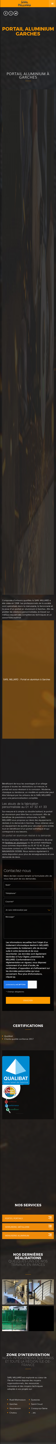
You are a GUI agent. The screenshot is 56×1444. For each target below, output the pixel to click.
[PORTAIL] (41, 1318)
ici (14, 976)
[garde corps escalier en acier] (41, 1292)
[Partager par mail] (16, 13)
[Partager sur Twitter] (11, 13)
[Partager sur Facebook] (6, 13)
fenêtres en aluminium (16, 842)
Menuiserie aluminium (17, 1235)
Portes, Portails (14, 1218)
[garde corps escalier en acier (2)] (14, 1292)
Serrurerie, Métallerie (17, 1226)
